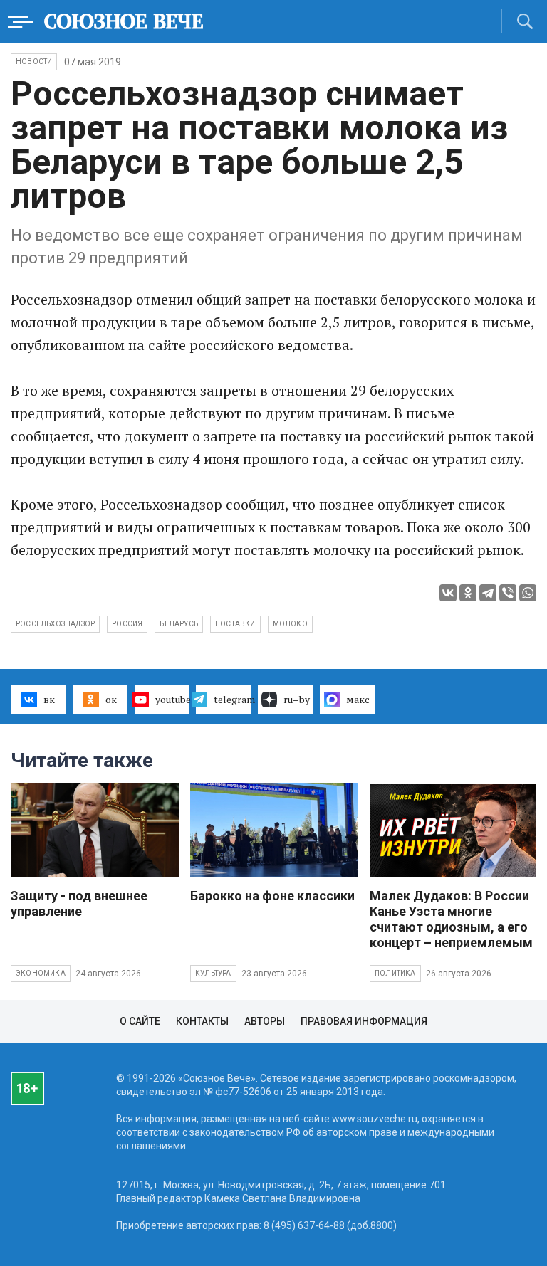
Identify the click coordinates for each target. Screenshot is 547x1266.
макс (358, 699)
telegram (232, 699)
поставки (235, 624)
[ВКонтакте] (448, 592)
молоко (290, 624)
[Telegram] (487, 592)
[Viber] (507, 592)
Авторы (264, 1021)
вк (49, 699)
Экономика (41, 973)
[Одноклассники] (467, 592)
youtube (172, 699)
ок (111, 699)
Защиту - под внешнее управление (79, 903)
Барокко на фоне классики (272, 895)
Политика (395, 973)
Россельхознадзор (55, 624)
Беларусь (179, 624)
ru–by (296, 699)
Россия (127, 624)
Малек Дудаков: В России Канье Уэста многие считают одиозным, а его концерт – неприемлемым (451, 919)
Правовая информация (364, 1021)
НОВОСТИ (34, 61)
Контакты (202, 1021)
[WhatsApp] (527, 592)
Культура (213, 973)
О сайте (140, 1021)
